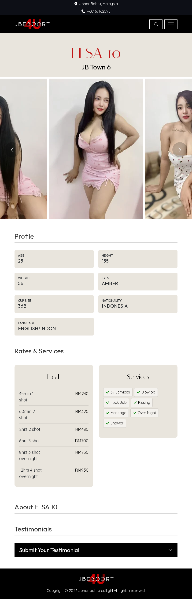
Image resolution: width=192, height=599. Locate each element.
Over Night (146, 412)
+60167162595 (99, 11)
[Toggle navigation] (170, 24)
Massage (118, 412)
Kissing (143, 402)
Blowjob (147, 392)
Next (179, 149)
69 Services (120, 392)
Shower (116, 423)
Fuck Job (118, 402)
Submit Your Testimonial (49, 549)
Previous (12, 149)
